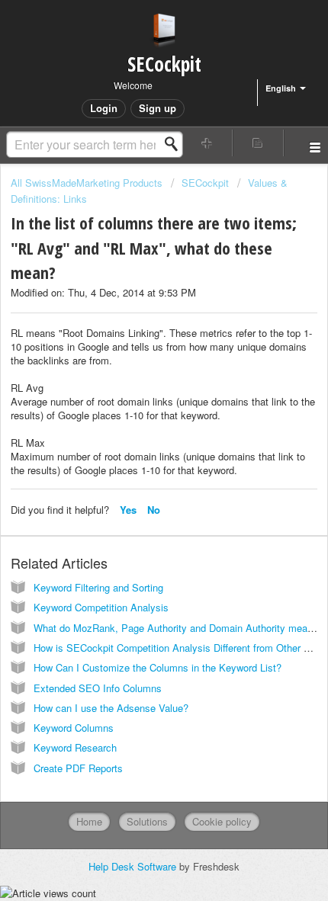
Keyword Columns (74, 727)
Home (89, 821)
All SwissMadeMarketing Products (86, 182)
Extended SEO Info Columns (98, 688)
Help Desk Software (133, 866)
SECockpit (205, 182)
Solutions (147, 821)
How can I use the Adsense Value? (111, 708)
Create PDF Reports (78, 768)
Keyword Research (75, 747)
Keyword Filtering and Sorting (98, 587)
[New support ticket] (207, 143)
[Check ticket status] (258, 143)
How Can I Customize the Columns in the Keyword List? (157, 667)
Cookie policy (222, 821)
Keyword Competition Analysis (101, 607)
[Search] (175, 144)
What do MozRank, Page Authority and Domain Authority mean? (176, 627)
